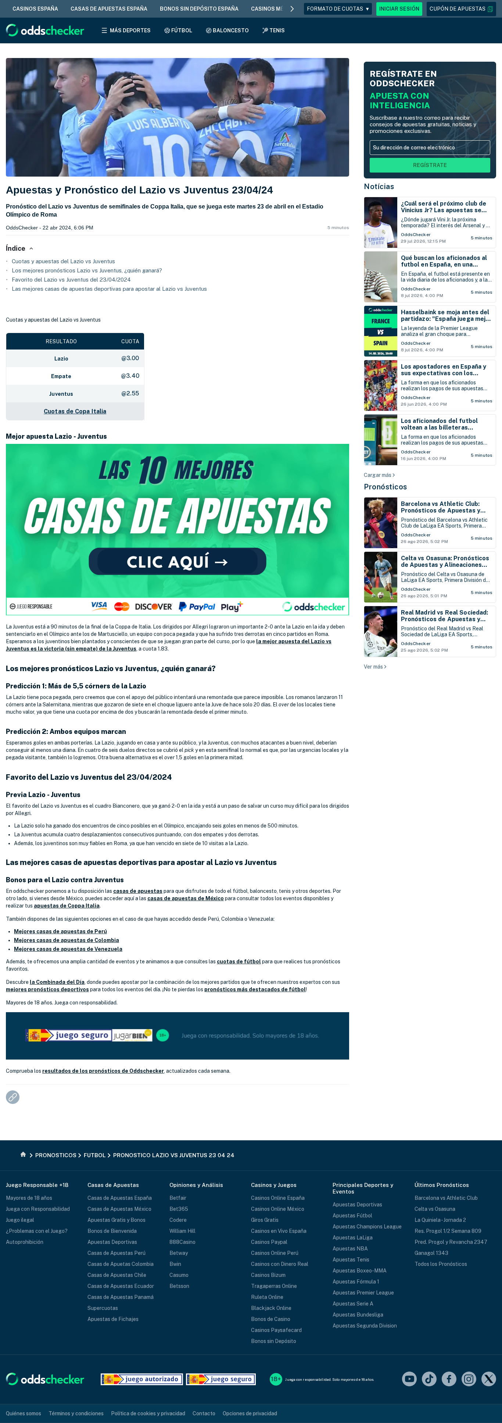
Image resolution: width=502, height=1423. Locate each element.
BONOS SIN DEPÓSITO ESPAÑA (199, 9)
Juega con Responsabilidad (38, 1209)
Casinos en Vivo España (278, 1231)
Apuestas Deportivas (112, 1242)
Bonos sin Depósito (273, 1341)
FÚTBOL (181, 30)
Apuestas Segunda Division (365, 1326)
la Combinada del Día (57, 982)
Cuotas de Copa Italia (75, 411)
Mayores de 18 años (29, 1198)
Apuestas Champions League (367, 1227)
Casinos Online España (278, 1198)
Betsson (179, 1286)
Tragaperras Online (274, 1286)
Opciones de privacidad (250, 1413)
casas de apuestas (137, 891)
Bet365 (178, 1209)
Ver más (373, 667)
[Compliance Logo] (142, 1379)
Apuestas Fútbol (352, 1216)
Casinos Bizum (268, 1275)
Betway (178, 1253)
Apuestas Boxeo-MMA (360, 1271)
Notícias (379, 186)
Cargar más (377, 475)
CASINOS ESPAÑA (35, 9)
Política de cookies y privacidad (148, 1413)
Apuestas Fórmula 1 (356, 1282)
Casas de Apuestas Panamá (120, 1297)
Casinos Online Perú (274, 1253)
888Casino (182, 1242)
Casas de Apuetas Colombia (120, 1264)
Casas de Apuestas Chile (116, 1275)
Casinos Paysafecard (276, 1330)
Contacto (204, 1413)
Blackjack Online (271, 1308)
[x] (488, 1379)
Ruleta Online (267, 1297)
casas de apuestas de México (185, 898)
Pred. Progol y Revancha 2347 (451, 1242)
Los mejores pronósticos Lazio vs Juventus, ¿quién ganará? (87, 270)
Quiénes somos (23, 1413)
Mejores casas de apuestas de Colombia (66, 940)
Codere (178, 1220)
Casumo (179, 1275)
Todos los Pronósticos (441, 1264)
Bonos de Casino (270, 1319)
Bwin (175, 1264)
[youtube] (409, 1379)
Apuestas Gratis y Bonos (116, 1220)
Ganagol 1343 (431, 1253)
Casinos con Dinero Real (279, 1264)
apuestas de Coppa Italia (67, 906)
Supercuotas (102, 1308)
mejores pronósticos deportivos (47, 989)
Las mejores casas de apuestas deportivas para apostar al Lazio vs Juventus (109, 289)
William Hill (182, 1231)
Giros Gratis (265, 1220)
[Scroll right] (292, 9)
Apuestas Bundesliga (358, 1315)
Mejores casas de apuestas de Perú (60, 931)
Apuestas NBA (350, 1249)
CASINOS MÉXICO (273, 9)
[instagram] (469, 1379)
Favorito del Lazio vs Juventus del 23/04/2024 (71, 279)
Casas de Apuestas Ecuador (120, 1286)
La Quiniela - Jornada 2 (440, 1220)
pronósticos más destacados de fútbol (255, 989)
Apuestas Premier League (363, 1293)
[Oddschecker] (45, 1379)
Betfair (177, 1198)
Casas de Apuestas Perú (116, 1253)
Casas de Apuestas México (119, 1209)
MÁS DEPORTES (130, 30)
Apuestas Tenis (351, 1260)
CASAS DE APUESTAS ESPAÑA (109, 9)
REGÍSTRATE (430, 165)
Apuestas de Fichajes (113, 1319)
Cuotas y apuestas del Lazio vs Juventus (63, 261)
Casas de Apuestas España (119, 1198)
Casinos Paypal (269, 1242)
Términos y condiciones (76, 1413)
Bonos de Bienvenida (112, 1231)
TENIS (277, 30)
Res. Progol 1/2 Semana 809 (448, 1231)
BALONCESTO (231, 30)
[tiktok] (429, 1379)
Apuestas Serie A (353, 1304)
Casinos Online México (277, 1209)
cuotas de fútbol (239, 961)
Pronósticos (385, 486)
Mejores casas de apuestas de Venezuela (68, 949)
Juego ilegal (20, 1220)
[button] (461, 9)
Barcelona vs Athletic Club (446, 1198)
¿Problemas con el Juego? (37, 1231)
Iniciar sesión (399, 9)
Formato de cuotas (338, 9)
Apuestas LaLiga (353, 1238)
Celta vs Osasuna (435, 1209)
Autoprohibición (24, 1242)
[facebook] (449, 1379)
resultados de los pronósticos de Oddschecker (103, 1071)
